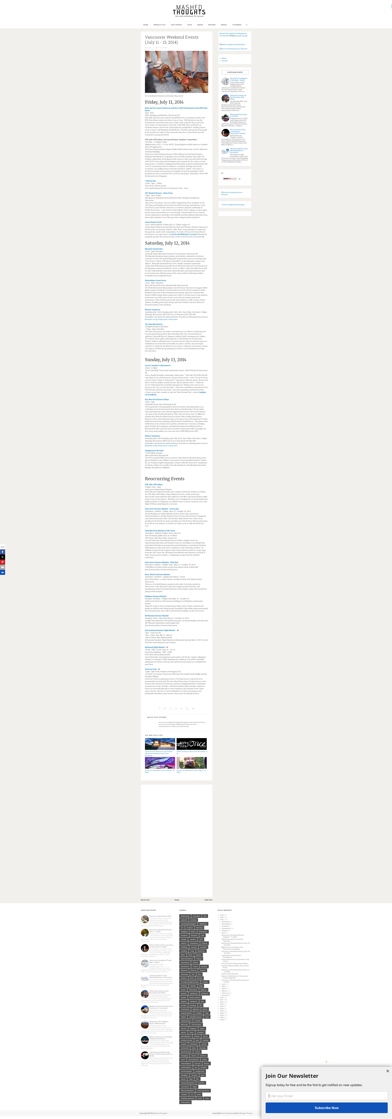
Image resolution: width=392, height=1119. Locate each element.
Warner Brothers (187, 1090)
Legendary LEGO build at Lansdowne (231, 956)
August (225, 931)
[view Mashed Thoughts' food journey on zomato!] (235, 193)
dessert (198, 955)
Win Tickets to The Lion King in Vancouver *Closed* (237, 131)
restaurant (194, 1044)
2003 (222, 1020)
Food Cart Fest (151, 669)
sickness (203, 1056)
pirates (196, 1036)
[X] (2, 557)
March (224, 991)
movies (183, 1028)
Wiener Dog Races (152, 309)
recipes (183, 1044)
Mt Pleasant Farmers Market (157, 615)
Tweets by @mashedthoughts (233, 205)
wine (199, 1094)
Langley (199, 1013)
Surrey (206, 1063)
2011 (222, 1002)
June (224, 984)
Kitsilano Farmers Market (155, 596)
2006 (222, 1013)
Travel (224, 25)
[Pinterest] (2, 562)
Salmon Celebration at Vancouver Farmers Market (234, 977)
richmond (184, 1048)
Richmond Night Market (155, 647)
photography (186, 1036)
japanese (196, 1009)
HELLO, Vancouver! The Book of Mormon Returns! (160, 1038)
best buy (199, 928)
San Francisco (186, 1052)
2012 (222, 1000)
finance (202, 970)
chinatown (194, 943)
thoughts (184, 1075)
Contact (225, 61)
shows (194, 1056)
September (226, 928)
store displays (186, 1063)
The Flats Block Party (154, 324)
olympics (200, 1032)
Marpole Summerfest (154, 249)
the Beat (204, 1067)
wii (192, 1094)
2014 (222, 920)
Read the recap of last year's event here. (161, 319)
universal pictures (187, 1083)
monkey (198, 1021)
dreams (195, 962)
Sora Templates (227, 1113)
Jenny (149, 48)
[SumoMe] (2, 572)
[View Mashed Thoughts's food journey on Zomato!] (233, 49)
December (226, 922)
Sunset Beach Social (153, 222)
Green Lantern (194, 997)
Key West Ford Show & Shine (157, 399)
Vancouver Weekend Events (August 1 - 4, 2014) (232, 936)
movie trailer (196, 1024)
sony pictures (194, 1059)
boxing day (203, 931)
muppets (193, 1028)
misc (207, 1017)
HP (201, 1005)
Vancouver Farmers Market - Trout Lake (162, 509)
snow (183, 1059)
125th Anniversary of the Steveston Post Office (238, 97)
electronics (185, 966)
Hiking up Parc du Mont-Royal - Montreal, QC (159, 1022)
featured (184, 970)
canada (183, 939)
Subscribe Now (327, 1107)
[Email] (2, 567)
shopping (184, 1056)
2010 (222, 1004)
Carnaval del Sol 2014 (229, 974)
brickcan (184, 935)
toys (202, 1075)
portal (205, 1036)
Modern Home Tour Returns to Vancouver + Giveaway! (161, 1007)
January (225, 995)
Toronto (194, 1075)
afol (205, 916)
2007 (222, 1011)
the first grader (186, 1071)
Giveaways (237, 25)
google (183, 997)
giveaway (204, 993)
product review (186, 1040)
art (182, 928)
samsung (202, 1048)
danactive (201, 951)
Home (145, 25)
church (204, 943)
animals (193, 920)
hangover (193, 1001)
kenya (205, 1009)
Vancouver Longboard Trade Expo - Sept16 (238, 79)
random (205, 1040)
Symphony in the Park (154, 450)
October (225, 926)
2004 (222, 1017)
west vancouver (203, 1090)
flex (199, 974)
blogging (184, 931)
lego (207, 1013)
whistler (184, 1094)
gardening (194, 993)
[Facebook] (2, 551)
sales (194, 1048)
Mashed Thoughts (160, 1113)
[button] (327, 1076)
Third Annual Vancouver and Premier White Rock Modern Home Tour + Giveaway (159, 753)
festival (193, 970)
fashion (204, 966)
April (224, 989)
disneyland (185, 962)
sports (204, 1059)
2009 (222, 1006)
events (195, 966)
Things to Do (160, 25)
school (197, 1052)
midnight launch (195, 1017)
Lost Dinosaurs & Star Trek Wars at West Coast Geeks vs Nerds (160, 1054)
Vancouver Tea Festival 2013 (160, 916)
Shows (200, 25)
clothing (184, 947)
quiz (197, 1040)
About (224, 58)
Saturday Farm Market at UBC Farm (160, 530)
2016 (222, 915)
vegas (195, 1087)
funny (183, 990)
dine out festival (187, 959)
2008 (222, 1009)
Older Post (208, 900)
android (184, 920)
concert (194, 947)
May (224, 986)
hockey (183, 1005)
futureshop (193, 990)
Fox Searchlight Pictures (190, 982)
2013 (222, 997)
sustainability (186, 1067)
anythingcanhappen (188, 924)
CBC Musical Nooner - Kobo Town (159, 193)
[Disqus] (176, 814)
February (225, 993)
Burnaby (194, 935)
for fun (199, 978)
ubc (197, 1079)
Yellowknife (185, 1102)
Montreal (184, 1024)
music (202, 1028)
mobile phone (186, 1021)
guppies (184, 1001)
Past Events (176, 25)
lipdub (183, 1017)
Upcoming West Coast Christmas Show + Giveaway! (239, 150)
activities (196, 916)
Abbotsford (185, 916)
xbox (207, 1098)
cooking (184, 951)
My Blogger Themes (245, 1113)
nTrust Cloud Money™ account (184, 234)
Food (189, 25)
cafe (202, 935)
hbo (202, 1001)
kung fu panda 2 (186, 1013)
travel (183, 1079)
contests (203, 947)
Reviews (212, 25)
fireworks (184, 974)
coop (192, 951)
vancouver (185, 1087)
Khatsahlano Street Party (155, 280)
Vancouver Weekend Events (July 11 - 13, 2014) (171, 40)
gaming (183, 993)
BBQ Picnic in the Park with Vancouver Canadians (232, 948)
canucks (193, 939)
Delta (190, 955)
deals (183, 955)
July (223, 933)
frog (200, 986)
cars (201, 939)
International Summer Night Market (160, 630)
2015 (222, 917)
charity (183, 943)
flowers (184, 978)
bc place (190, 928)
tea (196, 1067)
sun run (197, 1063)
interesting (185, 1009)
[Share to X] (165, 708)
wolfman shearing (187, 1098)
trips (191, 1079)
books (193, 931)
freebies (184, 986)
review (204, 1044)
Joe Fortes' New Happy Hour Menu (234, 963)
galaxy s (204, 990)
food (191, 978)
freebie (205, 982)
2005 (222, 1015)
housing (193, 1005)
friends (193, 986)
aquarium (203, 924)
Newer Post (145, 900)
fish (193, 974)
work (200, 1098)
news (191, 1032)
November (226, 924)
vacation (201, 1083)
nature (183, 1032)
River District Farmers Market (157, 574)
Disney (198, 959)
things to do (200, 1071)
